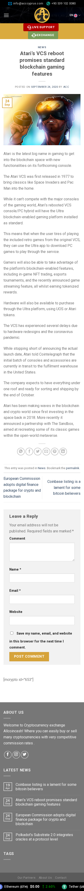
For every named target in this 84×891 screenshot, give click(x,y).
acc (66, 86)
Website (15, 612)
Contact (60, 877)
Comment (17, 539)
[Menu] (6, 15)
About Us (45, 877)
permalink (72, 468)
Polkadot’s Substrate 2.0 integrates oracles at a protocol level (44, 837)
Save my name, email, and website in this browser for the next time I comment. (40, 640)
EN (71, 15)
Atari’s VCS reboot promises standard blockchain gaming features (46, 802)
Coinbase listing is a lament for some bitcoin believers (63, 487)
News (42, 47)
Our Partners (26, 877)
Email (15, 591)
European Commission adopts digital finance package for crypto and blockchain (46, 819)
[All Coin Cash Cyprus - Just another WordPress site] (42, 15)
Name (15, 570)
